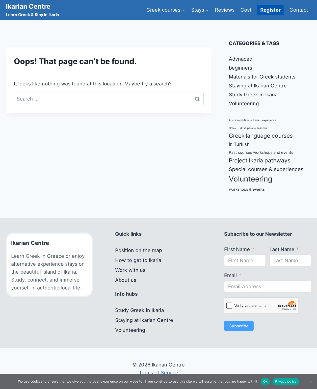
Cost (245, 10)
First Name (237, 249)
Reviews (225, 10)
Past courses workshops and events (261, 152)
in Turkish (239, 144)
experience (269, 120)
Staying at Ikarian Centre (258, 86)
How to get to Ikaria (138, 260)
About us (125, 280)
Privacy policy (286, 381)
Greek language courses (261, 135)
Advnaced (240, 59)
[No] (310, 381)
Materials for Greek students (262, 77)
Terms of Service (158, 373)
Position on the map (138, 250)
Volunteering (244, 103)
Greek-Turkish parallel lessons (248, 128)
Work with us (130, 270)
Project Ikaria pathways (260, 160)
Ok (265, 381)
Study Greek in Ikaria (253, 95)
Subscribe (238, 325)
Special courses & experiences (266, 169)
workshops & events (247, 189)
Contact (299, 10)
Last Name (281, 249)
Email (230, 275)
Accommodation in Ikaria (244, 120)
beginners (240, 68)
